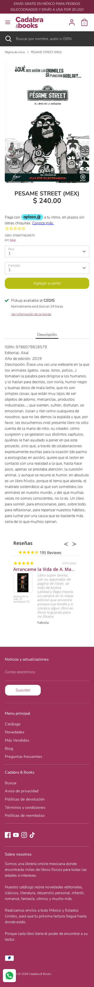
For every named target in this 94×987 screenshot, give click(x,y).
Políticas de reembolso (25, 815)
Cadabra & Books (40, 974)
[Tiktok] (32, 835)
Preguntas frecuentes (23, 756)
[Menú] (8, 22)
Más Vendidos (17, 740)
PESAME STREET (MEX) (46, 52)
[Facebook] (8, 835)
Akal (13, 240)
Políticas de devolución (25, 799)
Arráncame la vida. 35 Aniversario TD (21, 599)
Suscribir (23, 690)
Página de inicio (15, 52)
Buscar (11, 783)
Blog (9, 748)
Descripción (47, 334)
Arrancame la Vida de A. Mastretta (49, 569)
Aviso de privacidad (21, 791)
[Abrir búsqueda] (8, 39)
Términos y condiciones (25, 807)
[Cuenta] (72, 20)
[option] (47, 120)
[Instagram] (24, 835)
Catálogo (12, 724)
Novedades (14, 732)
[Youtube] (16, 835)
